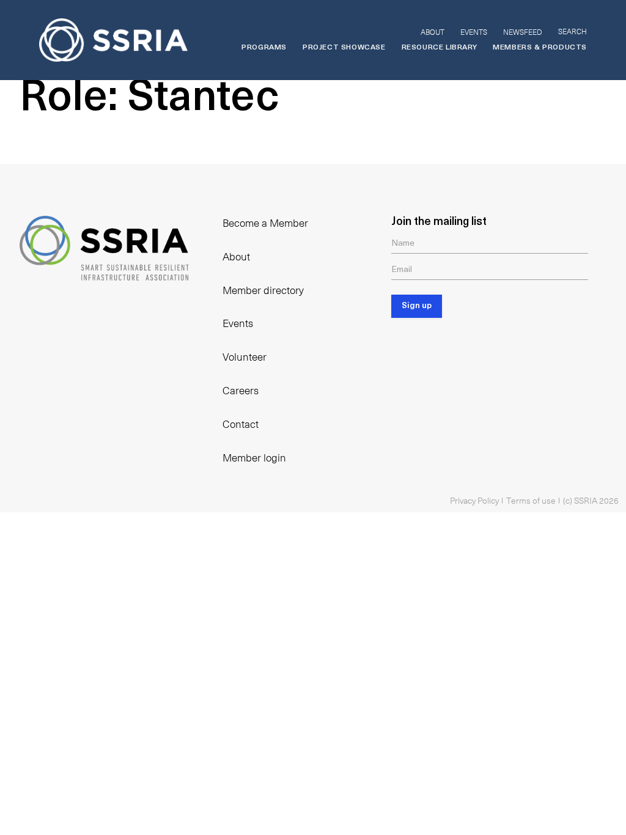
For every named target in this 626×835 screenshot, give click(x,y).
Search (572, 31)
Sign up (417, 306)
